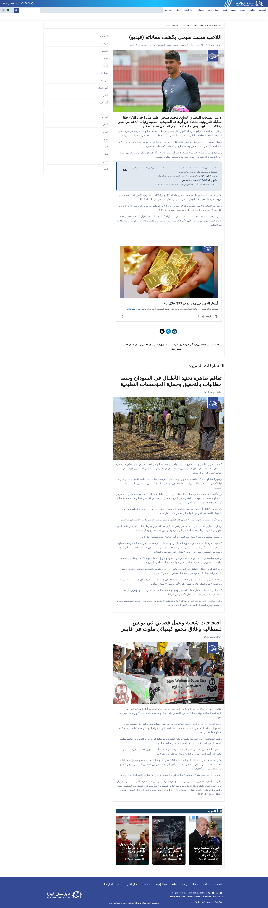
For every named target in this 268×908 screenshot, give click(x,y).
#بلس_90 (206, 176)
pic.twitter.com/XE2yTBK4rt (196, 180)
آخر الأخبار (218, 56)
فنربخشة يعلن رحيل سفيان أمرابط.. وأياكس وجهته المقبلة (132, 849)
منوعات (201, 10)
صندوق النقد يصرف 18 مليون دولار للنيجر (148, 344)
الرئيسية (262, 10)
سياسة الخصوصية (214, 902)
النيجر (105, 132)
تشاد (106, 139)
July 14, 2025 (161, 184)
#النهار (214, 180)
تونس (105, 169)
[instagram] (22, 3)
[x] (29, 3)
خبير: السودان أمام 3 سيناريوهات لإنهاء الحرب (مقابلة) (169, 851)
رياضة (233, 10)
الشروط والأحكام (197, 902)
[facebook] (26, 3)
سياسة (252, 10)
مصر (131, 45)
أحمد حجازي (194, 45)
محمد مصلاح (140, 45)
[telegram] (32, 3)
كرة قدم (203, 56)
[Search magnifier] (16, 10)
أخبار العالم (188, 10)
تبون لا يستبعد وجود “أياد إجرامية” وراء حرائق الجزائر (206, 851)
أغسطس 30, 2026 (207, 859)
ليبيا (106, 146)
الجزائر (105, 117)
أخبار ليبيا (168, 10)
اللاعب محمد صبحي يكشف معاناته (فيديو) (175, 37)
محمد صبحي (153, 45)
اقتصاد (242, 10)
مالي (105, 154)
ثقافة (225, 10)
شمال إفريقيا (213, 10)
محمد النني (165, 45)
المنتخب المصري (179, 45)
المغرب (104, 124)
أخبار (178, 10)
